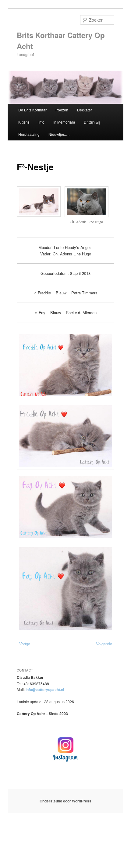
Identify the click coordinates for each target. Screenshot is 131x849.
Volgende (104, 644)
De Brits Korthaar (32, 109)
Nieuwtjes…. (58, 134)
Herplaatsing (29, 134)
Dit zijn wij (92, 122)
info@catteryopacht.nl (45, 689)
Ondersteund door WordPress (65, 801)
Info (41, 122)
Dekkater (84, 109)
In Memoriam (64, 122)
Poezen (61, 109)
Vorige (24, 644)
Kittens (24, 122)
